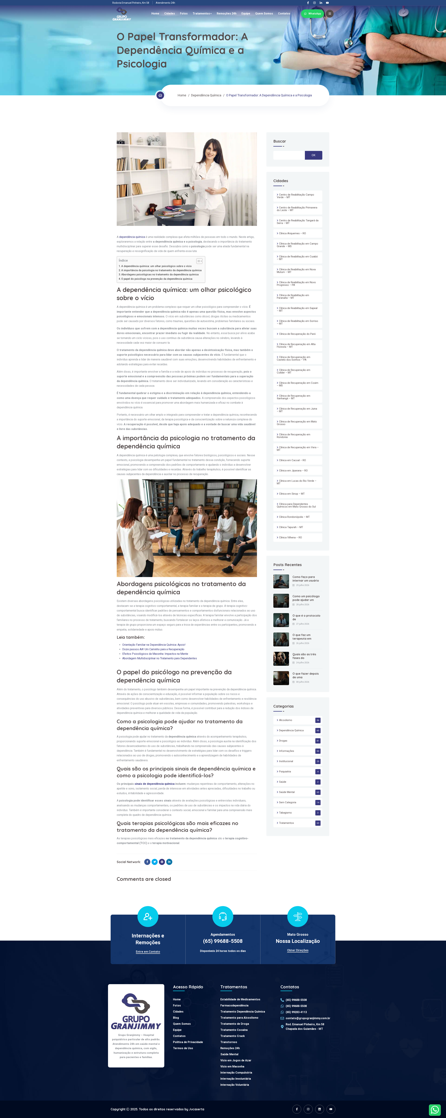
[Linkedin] (319, 1109)
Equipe (245, 13)
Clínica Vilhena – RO (290, 537)
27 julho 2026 (302, 624)
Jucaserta (196, 1109)
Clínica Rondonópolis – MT (294, 516)
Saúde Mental (287, 792)
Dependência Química (206, 95)
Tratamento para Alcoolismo (239, 1017)
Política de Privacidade (188, 1042)
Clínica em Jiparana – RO (293, 470)
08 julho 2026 (302, 682)
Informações (286, 751)
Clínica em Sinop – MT (292, 493)
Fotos (184, 13)
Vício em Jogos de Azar (235, 1060)
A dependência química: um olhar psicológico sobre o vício (156, 266)
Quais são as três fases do (304, 656)
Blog (176, 1017)
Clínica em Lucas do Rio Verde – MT (296, 482)
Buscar (279, 141)
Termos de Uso (183, 1048)
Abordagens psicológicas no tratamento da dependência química (160, 274)
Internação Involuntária (235, 1078)
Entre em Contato (148, 951)
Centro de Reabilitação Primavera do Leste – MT (297, 209)
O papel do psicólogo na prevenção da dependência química (156, 278)
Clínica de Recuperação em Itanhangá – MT (293, 397)
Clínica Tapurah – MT (291, 527)
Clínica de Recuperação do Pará (297, 333)
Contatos (284, 13)
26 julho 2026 (302, 643)
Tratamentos (201, 13)
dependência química (132, 237)
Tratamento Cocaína (234, 1030)
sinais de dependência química (154, 783)
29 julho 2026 (302, 585)
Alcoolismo (285, 720)
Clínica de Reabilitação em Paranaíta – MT (293, 296)
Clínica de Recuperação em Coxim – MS (297, 384)
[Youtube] (327, 3)
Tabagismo (285, 812)
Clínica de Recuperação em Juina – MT (297, 410)
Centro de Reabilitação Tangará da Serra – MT (297, 222)
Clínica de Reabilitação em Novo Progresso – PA (296, 284)
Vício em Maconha (232, 1066)
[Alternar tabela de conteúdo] (198, 261)
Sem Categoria (287, 802)
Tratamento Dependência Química (242, 1011)
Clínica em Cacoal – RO (292, 460)
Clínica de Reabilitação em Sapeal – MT (297, 309)
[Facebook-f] (308, 3)
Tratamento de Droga (234, 1023)
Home (155, 13)
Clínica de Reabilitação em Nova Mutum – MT (296, 271)
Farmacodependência (234, 1005)
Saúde (282, 781)
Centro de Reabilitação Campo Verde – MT (295, 196)
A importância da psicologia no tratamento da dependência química (161, 270)
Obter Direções (297, 950)
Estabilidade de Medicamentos (240, 999)
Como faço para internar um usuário (306, 578)
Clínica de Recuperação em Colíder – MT (293, 371)
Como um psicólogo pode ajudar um (306, 598)
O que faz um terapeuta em (302, 636)
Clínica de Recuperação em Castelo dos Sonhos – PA (293, 358)
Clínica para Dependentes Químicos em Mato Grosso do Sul (296, 505)
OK (313, 155)
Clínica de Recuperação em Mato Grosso (297, 423)
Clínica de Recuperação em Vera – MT (298, 449)
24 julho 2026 (302, 662)
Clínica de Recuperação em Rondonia (293, 436)
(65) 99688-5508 (223, 941)
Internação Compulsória (236, 1072)
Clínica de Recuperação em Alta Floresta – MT (296, 345)
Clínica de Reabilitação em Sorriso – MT (297, 322)
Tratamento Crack (232, 1036)
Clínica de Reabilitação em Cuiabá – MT (297, 258)
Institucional (286, 761)
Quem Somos (264, 13)
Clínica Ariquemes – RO (292, 233)
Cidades (169, 13)
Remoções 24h (226, 13)
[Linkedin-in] (321, 3)
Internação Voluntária (234, 1084)
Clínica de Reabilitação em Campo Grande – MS (297, 245)
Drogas (283, 740)
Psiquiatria (285, 771)
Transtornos (228, 1042)
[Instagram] (314, 3)
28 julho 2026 (302, 604)
